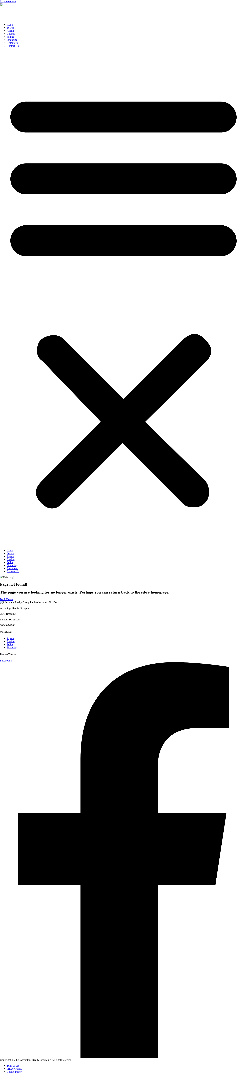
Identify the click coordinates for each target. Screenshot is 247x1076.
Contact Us (13, 45)
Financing (12, 39)
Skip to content (8, 1)
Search (10, 27)
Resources (12, 42)
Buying (11, 33)
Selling (10, 36)
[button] (123, 298)
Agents (10, 30)
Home (10, 24)
